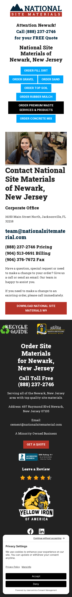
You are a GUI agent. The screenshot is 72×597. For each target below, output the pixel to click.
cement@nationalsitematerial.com (36, 424)
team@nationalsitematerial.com (35, 234)
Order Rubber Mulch (36, 96)
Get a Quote (36, 444)
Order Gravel (23, 79)
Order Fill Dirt (36, 70)
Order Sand (51, 79)
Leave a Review (36, 469)
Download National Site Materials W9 (36, 308)
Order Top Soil (36, 88)
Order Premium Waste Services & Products (36, 108)
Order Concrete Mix (36, 118)
